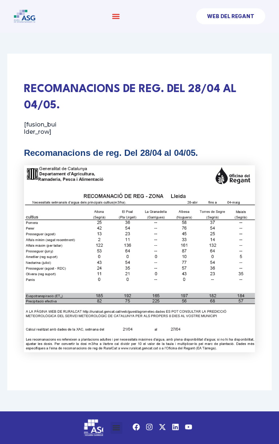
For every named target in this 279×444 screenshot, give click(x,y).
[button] (116, 16)
